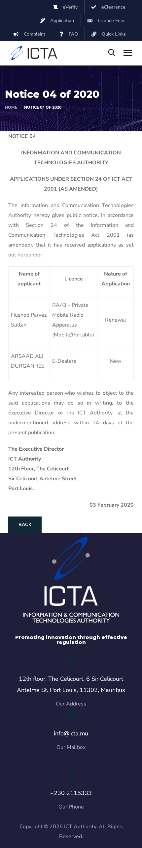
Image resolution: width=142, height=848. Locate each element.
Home (11, 107)
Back (24, 524)
